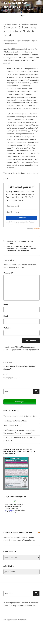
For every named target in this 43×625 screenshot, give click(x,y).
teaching (25, 251)
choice (10, 246)
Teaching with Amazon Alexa (15, 421)
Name (5, 304)
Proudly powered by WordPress (14, 620)
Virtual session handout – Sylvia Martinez (20, 416)
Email (5, 316)
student (24, 249)
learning (18, 246)
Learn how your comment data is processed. (21, 350)
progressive (13, 249)
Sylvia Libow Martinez (15, 5)
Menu (23, 16)
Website (6, 328)
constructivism (14, 241)
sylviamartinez (29, 24)
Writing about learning (12, 426)
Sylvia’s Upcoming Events (18, 532)
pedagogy (28, 246)
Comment (8, 273)
